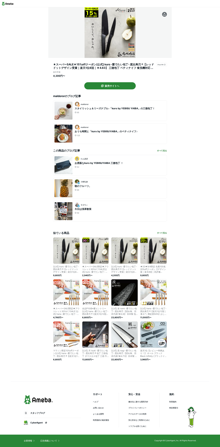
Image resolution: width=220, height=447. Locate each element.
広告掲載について (48, 440)
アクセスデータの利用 (137, 414)
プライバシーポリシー (137, 408)
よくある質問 (98, 414)
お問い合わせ (98, 408)
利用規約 (172, 402)
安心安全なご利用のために (139, 420)
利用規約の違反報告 (101, 420)
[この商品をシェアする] (164, 14)
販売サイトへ (112, 85)
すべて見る (162, 150)
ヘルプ (95, 402)
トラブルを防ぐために (137, 426)
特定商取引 (173, 408)
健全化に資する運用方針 (138, 402)
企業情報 (28, 440)
